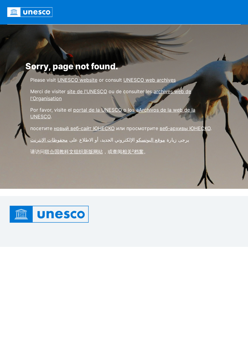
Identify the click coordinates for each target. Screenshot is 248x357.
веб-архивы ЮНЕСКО (185, 128)
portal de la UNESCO (97, 110)
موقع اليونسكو (150, 140)
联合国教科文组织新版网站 (74, 152)
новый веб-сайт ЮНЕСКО (84, 128)
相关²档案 (133, 152)
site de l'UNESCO (87, 91)
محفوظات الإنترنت (49, 140)
